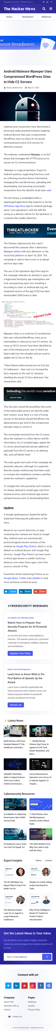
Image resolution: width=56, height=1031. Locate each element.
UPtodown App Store (15, 206)
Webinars (46, 17)
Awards (31, 1006)
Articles (48, 860)
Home (9, 17)
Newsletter (28, 17)
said (49, 190)
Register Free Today (20, 653)
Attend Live (16, 705)
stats (20, 287)
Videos (38, 860)
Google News (11, 578)
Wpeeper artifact (12, 251)
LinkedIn (35, 578)
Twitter (22, 578)
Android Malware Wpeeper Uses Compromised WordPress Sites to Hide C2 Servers (28, 76)
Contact (7, 1009)
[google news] (48, 986)
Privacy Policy (34, 1009)
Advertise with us (11, 1006)
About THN (8, 1002)
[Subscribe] (46, 957)
